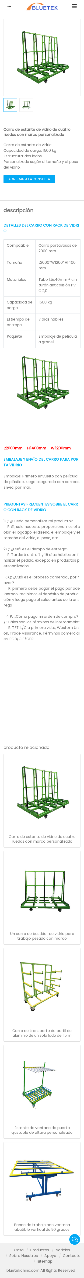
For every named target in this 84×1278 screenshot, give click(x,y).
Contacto (71, 1255)
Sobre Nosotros (23, 1255)
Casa (19, 1250)
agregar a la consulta (29, 179)
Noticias (63, 1250)
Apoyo (50, 1255)
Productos (39, 1250)
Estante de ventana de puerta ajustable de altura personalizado (42, 1130)
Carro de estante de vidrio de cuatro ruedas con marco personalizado (42, 839)
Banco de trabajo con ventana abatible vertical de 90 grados (42, 1227)
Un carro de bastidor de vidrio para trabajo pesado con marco (42, 936)
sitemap (44, 1261)
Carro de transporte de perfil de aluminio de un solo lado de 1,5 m (42, 1033)
